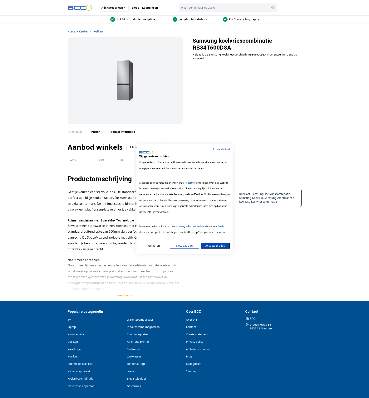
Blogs (135, 7)
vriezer (131, 371)
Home (71, 31)
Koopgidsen (150, 7)
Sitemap (191, 371)
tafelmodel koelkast (80, 364)
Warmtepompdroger (140, 319)
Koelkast (97, 31)
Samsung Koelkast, (251, 198)
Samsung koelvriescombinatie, (271, 194)
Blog (189, 356)
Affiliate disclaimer (198, 349)
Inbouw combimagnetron (143, 327)
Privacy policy (194, 341)
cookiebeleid (200, 226)
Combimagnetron (138, 334)
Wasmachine (76, 334)
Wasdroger (75, 349)
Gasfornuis (134, 386)
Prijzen (95, 131)
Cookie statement (197, 334)
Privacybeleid (221, 149)
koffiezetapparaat (79, 371)
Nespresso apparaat (81, 386)
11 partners (190, 182)
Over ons (192, 319)
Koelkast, (245, 194)
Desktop (73, 341)
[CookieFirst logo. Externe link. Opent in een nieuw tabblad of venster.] (146, 152)
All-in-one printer (138, 341)
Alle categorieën (112, 7)
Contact (191, 327)
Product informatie (122, 131)
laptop (72, 327)
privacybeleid (185, 226)
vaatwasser (134, 356)
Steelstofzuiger (136, 378)
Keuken (84, 31)
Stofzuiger (133, 349)
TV (69, 319)
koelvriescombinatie (264, 201)
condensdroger (137, 364)
